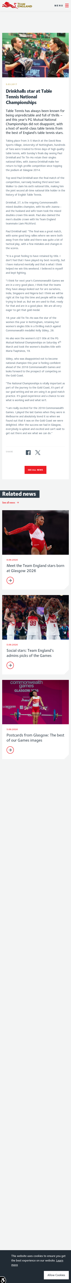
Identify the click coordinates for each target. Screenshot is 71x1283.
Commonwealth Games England (17, 5)
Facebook (28, 452)
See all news (35, 469)
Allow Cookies (56, 1275)
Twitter (37, 452)
